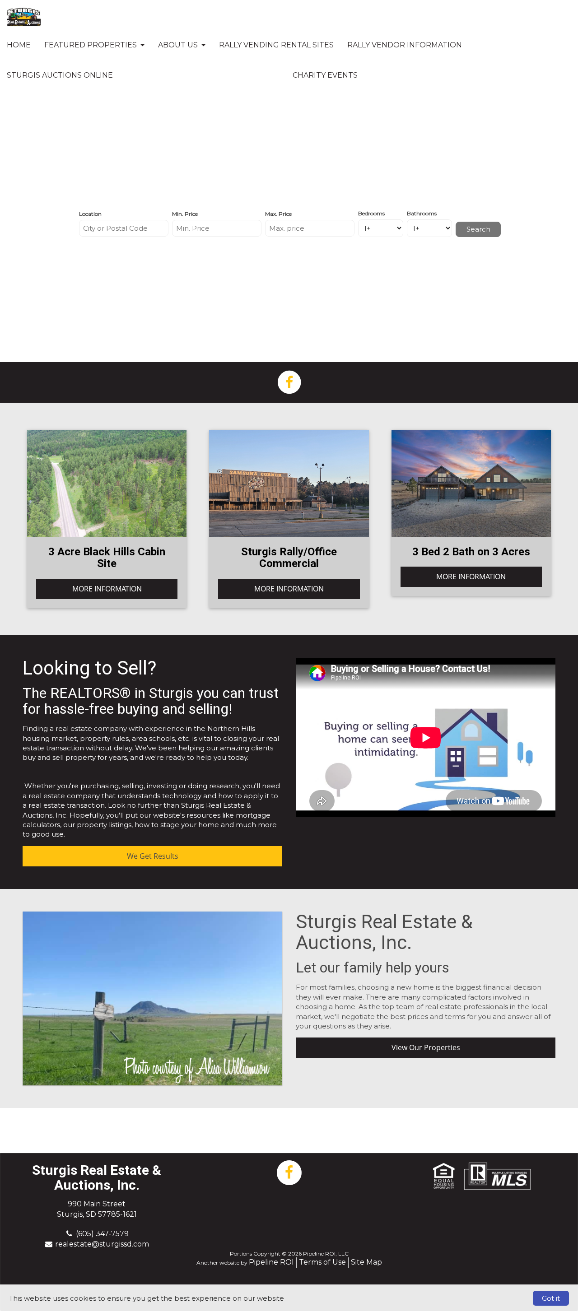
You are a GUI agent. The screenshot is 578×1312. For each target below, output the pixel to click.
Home (19, 45)
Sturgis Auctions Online (60, 75)
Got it (551, 1298)
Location (90, 213)
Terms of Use (322, 1262)
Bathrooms (422, 213)
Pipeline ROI (271, 1262)
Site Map (366, 1262)
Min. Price (185, 213)
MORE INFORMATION (107, 589)
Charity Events (325, 75)
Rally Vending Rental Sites (276, 45)
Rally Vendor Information (404, 45)
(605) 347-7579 (102, 1233)
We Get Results (152, 856)
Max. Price (278, 213)
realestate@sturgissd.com (102, 1244)
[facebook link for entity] (289, 381)
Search (478, 229)
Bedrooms (371, 213)
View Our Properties (426, 1047)
